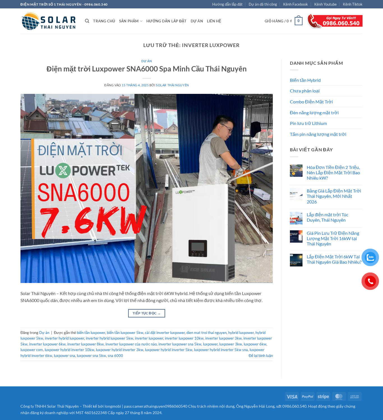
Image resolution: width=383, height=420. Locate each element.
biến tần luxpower (91, 332)
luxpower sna (64, 355)
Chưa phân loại (305, 90)
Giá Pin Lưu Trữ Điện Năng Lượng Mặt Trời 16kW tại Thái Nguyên (333, 238)
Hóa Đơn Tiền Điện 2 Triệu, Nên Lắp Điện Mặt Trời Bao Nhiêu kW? (333, 172)
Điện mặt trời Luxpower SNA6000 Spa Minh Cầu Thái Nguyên (147, 68)
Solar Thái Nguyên (172, 85)
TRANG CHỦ (104, 21)
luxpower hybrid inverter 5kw (168, 349)
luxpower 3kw (230, 344)
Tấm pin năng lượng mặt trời (318, 134)
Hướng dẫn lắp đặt (227, 4)
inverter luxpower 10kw (184, 338)
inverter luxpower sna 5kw (179, 344)
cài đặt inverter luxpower (165, 332)
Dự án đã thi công (263, 4)
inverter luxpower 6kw (47, 344)
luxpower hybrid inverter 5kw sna (221, 349)
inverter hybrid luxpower (64, 338)
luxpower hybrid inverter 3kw (119, 349)
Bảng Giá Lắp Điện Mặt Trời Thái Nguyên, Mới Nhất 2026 (334, 196)
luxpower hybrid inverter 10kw (69, 349)
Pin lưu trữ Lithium (308, 123)
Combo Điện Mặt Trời (311, 101)
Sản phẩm (129, 21)
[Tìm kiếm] (87, 21)
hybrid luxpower (241, 332)
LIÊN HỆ (214, 21)
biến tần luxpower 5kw (125, 332)
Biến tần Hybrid (305, 80)
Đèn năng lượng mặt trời (314, 112)
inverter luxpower (149, 338)
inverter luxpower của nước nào (131, 344)
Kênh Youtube (325, 4)
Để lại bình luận (261, 355)
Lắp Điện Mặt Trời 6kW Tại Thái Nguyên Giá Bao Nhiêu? (334, 259)
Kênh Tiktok (353, 4)
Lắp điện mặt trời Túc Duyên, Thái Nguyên (327, 217)
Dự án (197, 21)
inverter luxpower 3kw (223, 338)
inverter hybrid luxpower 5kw (109, 338)
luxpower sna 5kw (91, 355)
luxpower (210, 344)
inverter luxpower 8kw (85, 344)
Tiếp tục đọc (147, 313)
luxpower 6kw (255, 344)
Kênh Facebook (295, 4)
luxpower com (31, 349)
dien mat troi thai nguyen (206, 332)
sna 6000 (115, 355)
